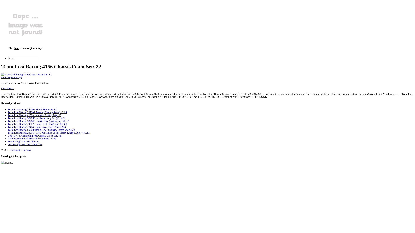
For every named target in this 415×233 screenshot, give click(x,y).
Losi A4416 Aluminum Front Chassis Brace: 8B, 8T (34, 135)
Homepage (15, 150)
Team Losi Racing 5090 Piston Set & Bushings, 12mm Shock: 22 (41, 129)
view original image (11, 77)
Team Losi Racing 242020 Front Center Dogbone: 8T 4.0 (37, 124)
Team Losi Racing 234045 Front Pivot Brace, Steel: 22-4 (37, 127)
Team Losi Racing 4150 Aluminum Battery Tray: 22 (34, 115)
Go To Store (7, 88)
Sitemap (27, 150)
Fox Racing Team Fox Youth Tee (25, 144)
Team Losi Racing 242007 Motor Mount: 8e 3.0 (32, 109)
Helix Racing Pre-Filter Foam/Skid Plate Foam (32, 138)
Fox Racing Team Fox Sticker (23, 141)
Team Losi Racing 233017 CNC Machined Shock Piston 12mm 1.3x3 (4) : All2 (49, 132)
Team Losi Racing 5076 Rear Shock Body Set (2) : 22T (36, 118)
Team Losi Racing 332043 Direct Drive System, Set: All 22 (38, 121)
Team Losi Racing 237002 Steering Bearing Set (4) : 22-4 (37, 112)
